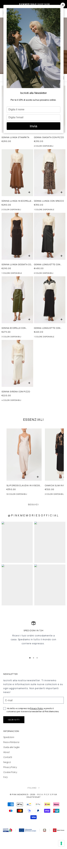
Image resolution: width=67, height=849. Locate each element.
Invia (33, 126)
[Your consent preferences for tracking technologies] (61, 843)
